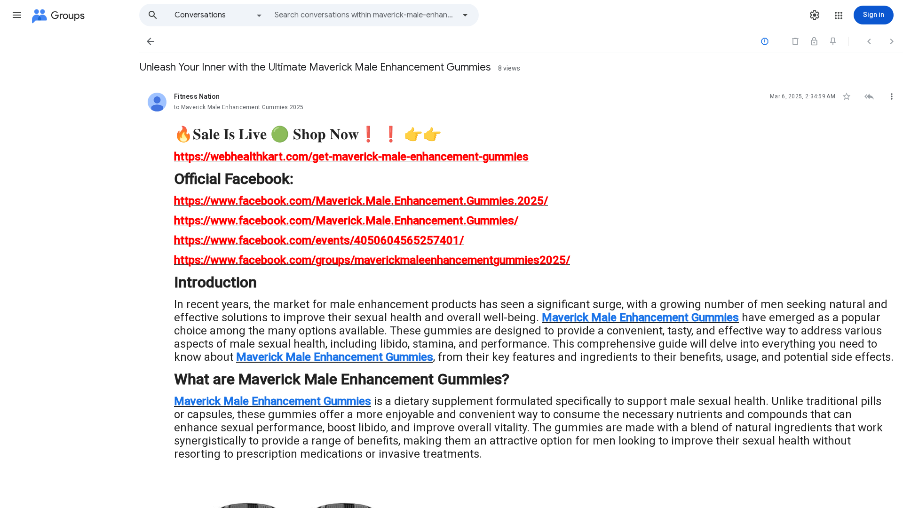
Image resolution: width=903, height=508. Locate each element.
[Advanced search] (465, 15)
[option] (218, 15)
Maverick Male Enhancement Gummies (640, 317)
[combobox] (365, 15)
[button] (17, 15)
